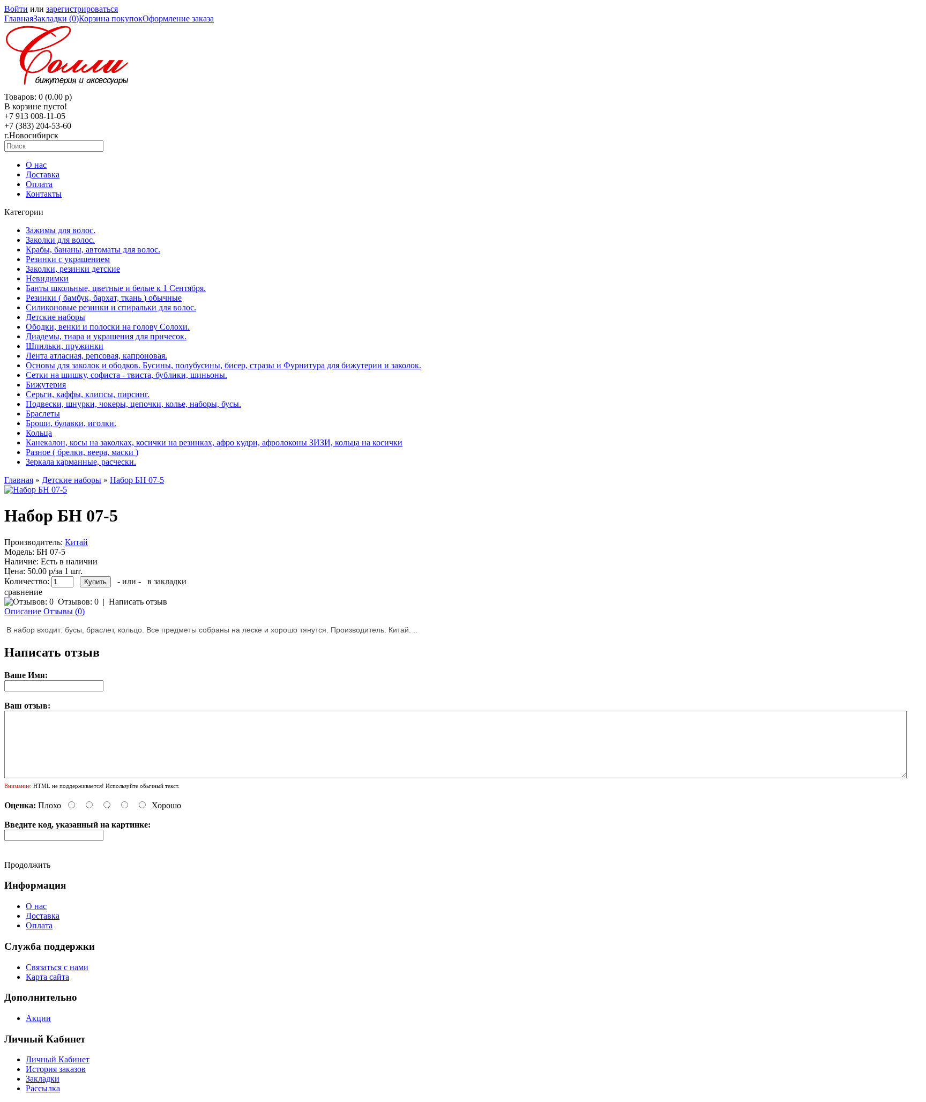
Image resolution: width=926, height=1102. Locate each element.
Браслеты (43, 413)
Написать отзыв (138, 601)
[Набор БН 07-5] (35, 489)
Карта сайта (47, 976)
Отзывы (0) (64, 611)
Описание (22, 611)
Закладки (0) (56, 18)
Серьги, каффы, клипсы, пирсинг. (88, 394)
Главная (18, 18)
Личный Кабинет (57, 1059)
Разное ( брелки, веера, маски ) (82, 452)
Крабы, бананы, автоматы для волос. (93, 249)
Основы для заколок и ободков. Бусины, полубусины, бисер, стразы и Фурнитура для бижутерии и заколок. (223, 365)
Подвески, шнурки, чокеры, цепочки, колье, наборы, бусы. (133, 403)
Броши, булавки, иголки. (71, 423)
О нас (36, 164)
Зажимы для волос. (60, 230)
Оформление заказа (178, 18)
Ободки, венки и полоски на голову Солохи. (108, 326)
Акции (38, 1018)
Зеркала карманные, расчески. (81, 461)
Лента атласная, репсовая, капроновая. (96, 355)
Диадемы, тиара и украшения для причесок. (106, 336)
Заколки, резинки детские (73, 268)
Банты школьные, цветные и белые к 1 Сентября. (116, 288)
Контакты (44, 193)
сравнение (23, 592)
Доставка (42, 174)
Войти (16, 8)
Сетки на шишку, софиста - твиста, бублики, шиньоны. (126, 374)
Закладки (42, 1078)
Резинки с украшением (68, 259)
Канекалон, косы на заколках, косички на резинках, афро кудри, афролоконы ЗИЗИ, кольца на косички (214, 442)
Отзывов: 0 (78, 601)
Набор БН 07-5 (137, 480)
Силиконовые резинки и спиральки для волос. (111, 307)
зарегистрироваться (82, 8)
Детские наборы (55, 317)
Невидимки (47, 278)
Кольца (39, 432)
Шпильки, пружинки (64, 346)
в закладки (166, 581)
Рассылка (43, 1088)
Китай (76, 542)
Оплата (39, 184)
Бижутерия (46, 384)
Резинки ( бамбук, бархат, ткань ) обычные (104, 297)
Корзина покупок (111, 18)
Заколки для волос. (60, 239)
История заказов (56, 1069)
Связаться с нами (57, 967)
